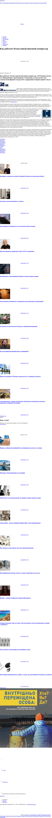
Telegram (7, 816)
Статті (4, 43)
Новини (4, 38)
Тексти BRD (5, 39)
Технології (5, 782)
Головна (4, 36)
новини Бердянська (31, 804)
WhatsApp (40, 816)
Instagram (48, 814)
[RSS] (45, 3)
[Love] (2, 3)
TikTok (31, 816)
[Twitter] (41, 3)
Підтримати (5, 44)
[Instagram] (12, 3)
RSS (4, 817)
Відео (4, 40)
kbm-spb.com (14, 101)
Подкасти (5, 41)
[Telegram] (17, 3)
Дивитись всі (3, 416)
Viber (14, 816)
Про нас (4, 800)
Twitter (49, 816)
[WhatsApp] (36, 3)
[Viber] (22, 3)
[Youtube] (26, 3)
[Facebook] (6, 3)
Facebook (38, 814)
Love (29, 814)
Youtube (23, 816)
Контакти (5, 802)
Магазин (5, 45)
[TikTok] (31, 3)
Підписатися (3, 424)
